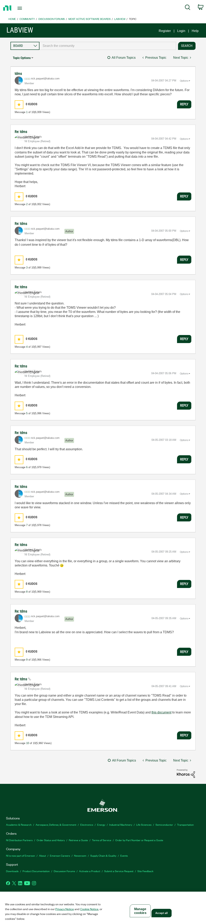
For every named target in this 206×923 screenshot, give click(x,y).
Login (181, 31)
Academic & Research (19, 824)
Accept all (161, 913)
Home (12, 19)
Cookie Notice (89, 909)
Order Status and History (51, 840)
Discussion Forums (51, 19)
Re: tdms (21, 132)
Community (27, 19)
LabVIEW (119, 19)
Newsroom (80, 855)
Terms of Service (101, 840)
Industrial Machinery (120, 824)
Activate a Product (89, 871)
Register (165, 31)
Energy (101, 824)
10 (27, 743)
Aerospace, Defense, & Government (56, 824)
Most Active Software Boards (89, 19)
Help (195, 31)
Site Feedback (145, 871)
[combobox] (107, 46)
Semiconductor (164, 824)
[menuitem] (187, 8)
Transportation (185, 824)
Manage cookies (140, 911)
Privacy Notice (64, 909)
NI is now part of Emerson (20, 855)
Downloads (12, 871)
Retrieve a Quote (78, 840)
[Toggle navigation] (27, 8)
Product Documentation (36, 871)
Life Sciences (143, 824)
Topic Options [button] (22, 58)
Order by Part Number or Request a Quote (139, 840)
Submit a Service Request (118, 871)
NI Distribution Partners (19, 840)
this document (161, 712)
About (42, 855)
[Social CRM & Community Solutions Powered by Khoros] (186, 773)
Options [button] (184, 80)
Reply (184, 104)
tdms (18, 73)
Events (124, 855)
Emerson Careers (60, 855)
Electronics (86, 824)
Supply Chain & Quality (103, 855)
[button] (19, 105)
